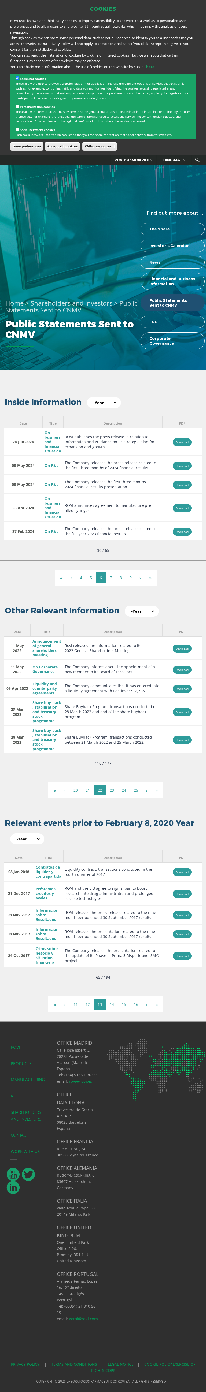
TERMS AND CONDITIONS (74, 1364)
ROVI (15, 1047)
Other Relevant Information (62, 611)
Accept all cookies (62, 146)
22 (100, 790)
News (154, 262)
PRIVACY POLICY (26, 1364)
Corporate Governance (161, 341)
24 (124, 790)
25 (136, 790)
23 (112, 790)
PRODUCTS (21, 1063)
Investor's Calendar (169, 245)
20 (75, 790)
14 (112, 1004)
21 (88, 790)
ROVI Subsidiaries (132, 160)
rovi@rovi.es (80, 1081)
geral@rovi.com (83, 1318)
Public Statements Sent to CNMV (168, 303)
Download (182, 442)
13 (100, 1004)
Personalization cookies (37, 107)
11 (75, 1004)
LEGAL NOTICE (121, 1364)
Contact (19, 1135)
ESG (153, 321)
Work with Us (25, 1151)
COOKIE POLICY (158, 1364)
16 (136, 1004)
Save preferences (27, 146)
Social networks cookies (37, 130)
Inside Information (43, 402)
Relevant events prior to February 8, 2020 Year (99, 823)
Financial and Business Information (172, 281)
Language (173, 160)
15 (124, 1004)
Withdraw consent (100, 146)
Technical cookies (33, 79)
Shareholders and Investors (26, 1116)
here (150, 66)
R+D (15, 1096)
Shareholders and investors (71, 303)
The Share (159, 229)
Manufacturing (28, 1079)
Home (14, 303)
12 (88, 1004)
